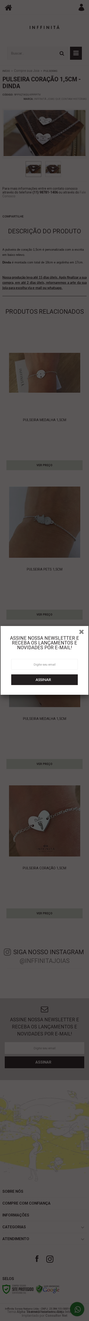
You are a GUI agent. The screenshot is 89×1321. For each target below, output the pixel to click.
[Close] (83, 632)
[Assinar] (44, 679)
